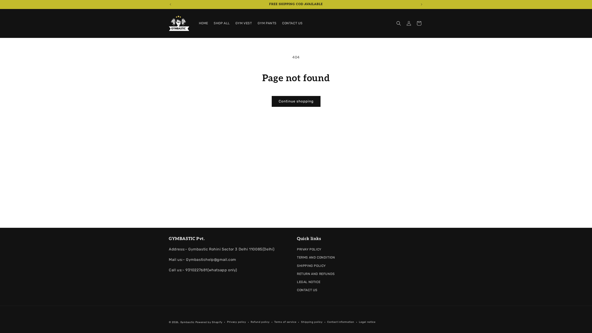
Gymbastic (187, 322)
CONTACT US (307, 290)
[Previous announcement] (170, 4)
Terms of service (285, 322)
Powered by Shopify (208, 322)
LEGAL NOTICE (308, 282)
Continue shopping (296, 101)
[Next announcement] (421, 4)
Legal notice (367, 322)
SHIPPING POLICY (311, 266)
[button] (399, 23)
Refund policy (260, 322)
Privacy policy (236, 322)
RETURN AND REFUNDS (316, 274)
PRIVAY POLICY (309, 249)
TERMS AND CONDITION (316, 257)
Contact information (340, 322)
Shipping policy (312, 322)
